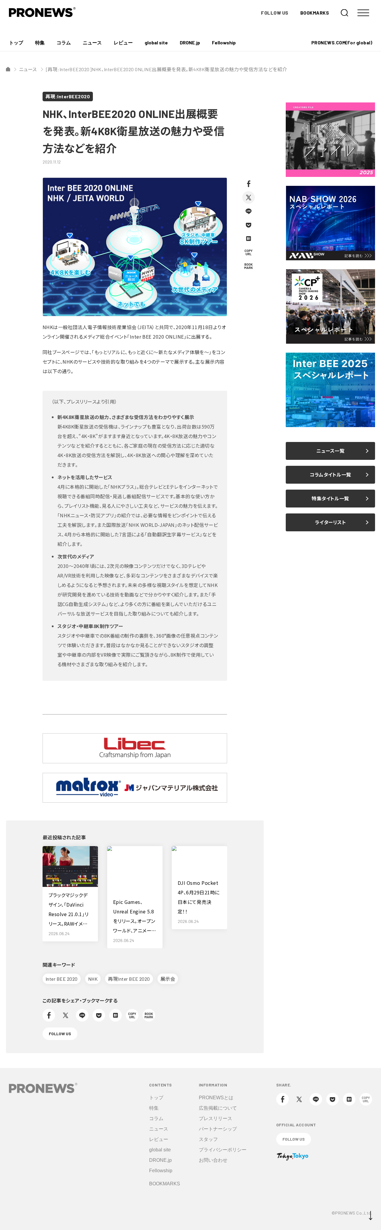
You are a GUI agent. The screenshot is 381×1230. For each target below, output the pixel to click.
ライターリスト (330, 522)
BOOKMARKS (314, 12)
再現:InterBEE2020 (68, 96)
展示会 (167, 979)
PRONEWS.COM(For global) (341, 42)
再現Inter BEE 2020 (129, 979)
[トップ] (8, 69)
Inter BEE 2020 (62, 979)
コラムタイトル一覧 (330, 474)
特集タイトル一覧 (330, 498)
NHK (93, 979)
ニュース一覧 (330, 451)
